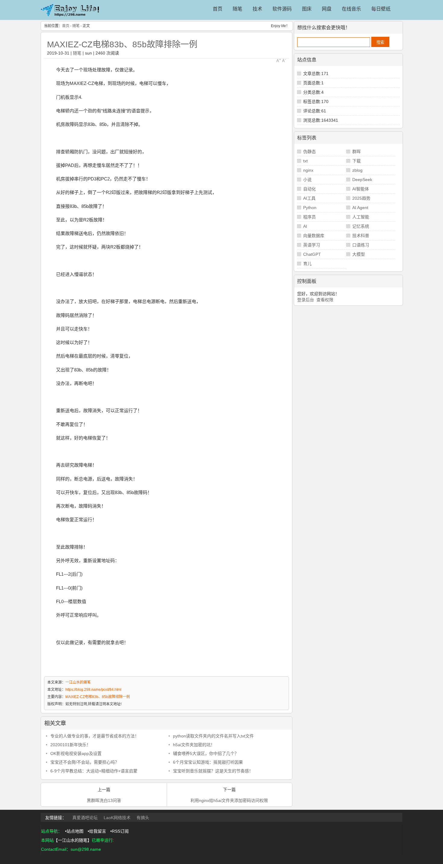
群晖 (356, 151)
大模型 (358, 254)
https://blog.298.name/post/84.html (93, 689)
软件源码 (282, 8)
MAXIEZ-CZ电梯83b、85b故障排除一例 (122, 44)
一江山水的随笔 (78, 682)
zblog (357, 170)
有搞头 (143, 817)
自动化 (309, 188)
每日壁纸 (381, 8)
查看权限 (324, 299)
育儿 (307, 263)
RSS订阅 (120, 831)
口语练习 (360, 245)
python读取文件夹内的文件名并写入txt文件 (213, 736)
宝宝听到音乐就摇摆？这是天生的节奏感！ (213, 771)
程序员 (309, 216)
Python (309, 207)
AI (305, 226)
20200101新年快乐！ (70, 744)
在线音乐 (351, 8)
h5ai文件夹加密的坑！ (194, 744)
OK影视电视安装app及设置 (76, 753)
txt (305, 160)
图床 (307, 8)
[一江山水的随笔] (71, 17)
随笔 (237, 8)
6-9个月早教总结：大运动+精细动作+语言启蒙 (93, 771)
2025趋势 (361, 198)
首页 (217, 8)
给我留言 (97, 831)
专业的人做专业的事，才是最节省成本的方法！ (94, 736)
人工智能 (360, 216)
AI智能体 (360, 188)
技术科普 (360, 235)
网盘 (326, 8)
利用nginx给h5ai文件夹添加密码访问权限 (229, 800)
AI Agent (360, 207)
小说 (307, 179)
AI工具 (309, 198)
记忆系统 (360, 226)
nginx (308, 170)
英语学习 (311, 245)
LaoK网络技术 (117, 817)
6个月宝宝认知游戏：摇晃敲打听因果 (208, 762)
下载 (356, 160)
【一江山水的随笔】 (73, 840)
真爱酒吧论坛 (85, 817)
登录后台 (305, 299)
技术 (257, 8)
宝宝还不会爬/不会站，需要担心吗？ (84, 762)
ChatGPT (312, 254)
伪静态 (309, 151)
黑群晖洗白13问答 (104, 800)
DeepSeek (362, 179)
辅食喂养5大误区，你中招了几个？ (206, 753)
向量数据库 (313, 235)
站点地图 (75, 831)
